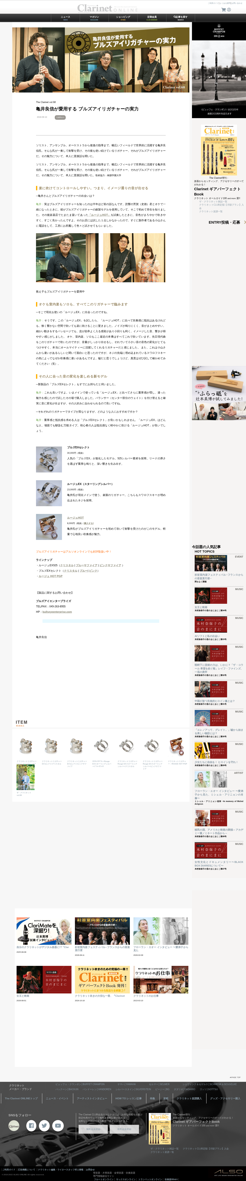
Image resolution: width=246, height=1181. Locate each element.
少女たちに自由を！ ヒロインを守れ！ (216, 762)
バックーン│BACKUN (66, 1089)
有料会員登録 (124, 1129)
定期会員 (151, 18)
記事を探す (182, 18)
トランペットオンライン (150, 1179)
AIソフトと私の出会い (207, 636)
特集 (152, 1098)
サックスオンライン (126, 1179)
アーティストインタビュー (92, 1098)
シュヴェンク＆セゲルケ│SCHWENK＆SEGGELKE (209, 1084)
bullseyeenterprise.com (57, 611)
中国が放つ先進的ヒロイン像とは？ (215, 701)
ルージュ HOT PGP (50, 576)
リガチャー (60, 117)
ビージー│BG (162, 1089)
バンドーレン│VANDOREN (97, 1089)
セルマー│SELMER (159, 1084)
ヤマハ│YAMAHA (126, 1084)
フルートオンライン (103, 1179)
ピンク (93, 570)
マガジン (94, 18)
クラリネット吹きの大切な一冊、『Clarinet (100, 995)
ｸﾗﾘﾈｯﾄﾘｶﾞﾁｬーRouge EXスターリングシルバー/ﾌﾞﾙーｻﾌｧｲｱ (101, 763)
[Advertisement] (100, 684)
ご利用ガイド (213, 3)
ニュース (65, 18)
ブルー (84, 570)
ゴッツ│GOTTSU (209, 1089)
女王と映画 (201, 607)
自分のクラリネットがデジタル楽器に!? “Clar (43, 947)
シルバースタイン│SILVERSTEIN (133, 1089)
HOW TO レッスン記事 (128, 1098)
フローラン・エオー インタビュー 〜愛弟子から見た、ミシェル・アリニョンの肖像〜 (219, 794)
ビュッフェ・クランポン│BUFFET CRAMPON (79, 1084)
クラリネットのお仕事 (146, 995)
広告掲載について (26, 1169)
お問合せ (90, 1169)
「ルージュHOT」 (99, 214)
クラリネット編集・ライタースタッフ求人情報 (60, 1169)
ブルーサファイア (86, 565)
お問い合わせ (237, 3)
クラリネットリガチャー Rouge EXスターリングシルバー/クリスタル (127, 763)
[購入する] (89, 523)
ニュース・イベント (57, 1098)
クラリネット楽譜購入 (189, 1098)
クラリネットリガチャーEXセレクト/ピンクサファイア (77, 763)
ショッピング (123, 18)
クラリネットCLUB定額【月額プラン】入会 (206, 1148)
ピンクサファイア (110, 565)
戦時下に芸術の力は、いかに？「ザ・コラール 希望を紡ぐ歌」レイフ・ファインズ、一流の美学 (219, 668)
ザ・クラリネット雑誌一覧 (213, 201)
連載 (165, 1098)
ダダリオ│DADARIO (184, 1089)
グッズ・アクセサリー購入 (225, 1098)
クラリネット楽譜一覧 (211, 211)
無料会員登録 (93, 1129)
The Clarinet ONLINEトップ (21, 1098)
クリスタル (67, 565)
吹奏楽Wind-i (171, 1179)
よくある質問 (225, 3)
